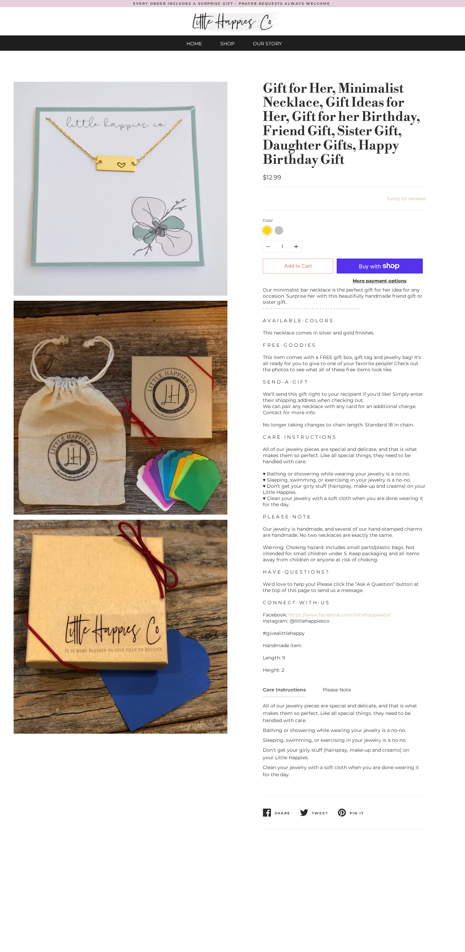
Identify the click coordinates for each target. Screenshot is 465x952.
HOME (194, 44)
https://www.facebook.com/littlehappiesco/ (339, 615)
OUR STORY (267, 44)
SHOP (227, 44)
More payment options (379, 280)
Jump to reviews (406, 199)
